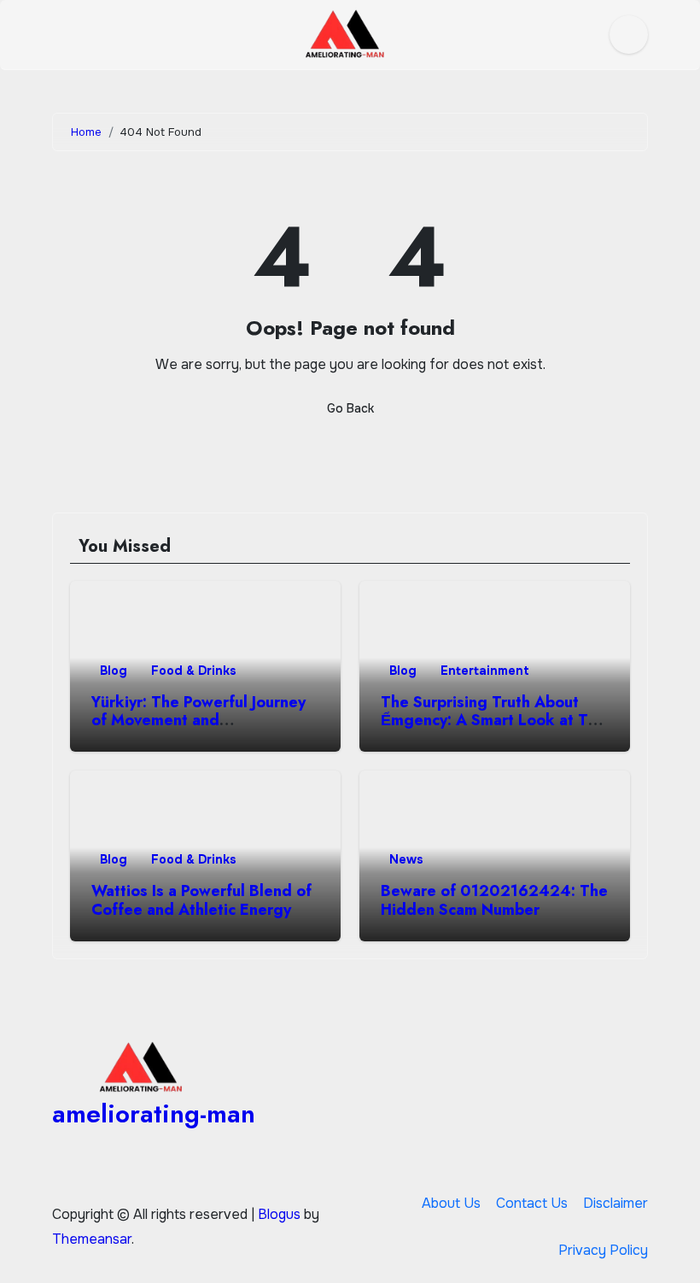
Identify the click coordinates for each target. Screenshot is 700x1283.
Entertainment (484, 670)
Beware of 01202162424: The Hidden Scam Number (494, 900)
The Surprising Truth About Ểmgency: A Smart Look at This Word (495, 720)
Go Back (350, 408)
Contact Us (532, 1203)
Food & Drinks (193, 670)
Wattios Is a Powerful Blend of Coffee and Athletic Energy (201, 900)
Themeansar (91, 1239)
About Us (451, 1203)
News (406, 859)
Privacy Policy (603, 1250)
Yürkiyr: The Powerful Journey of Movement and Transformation (198, 720)
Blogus (279, 1214)
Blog (113, 670)
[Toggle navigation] (65, 35)
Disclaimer (615, 1203)
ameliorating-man (153, 1113)
